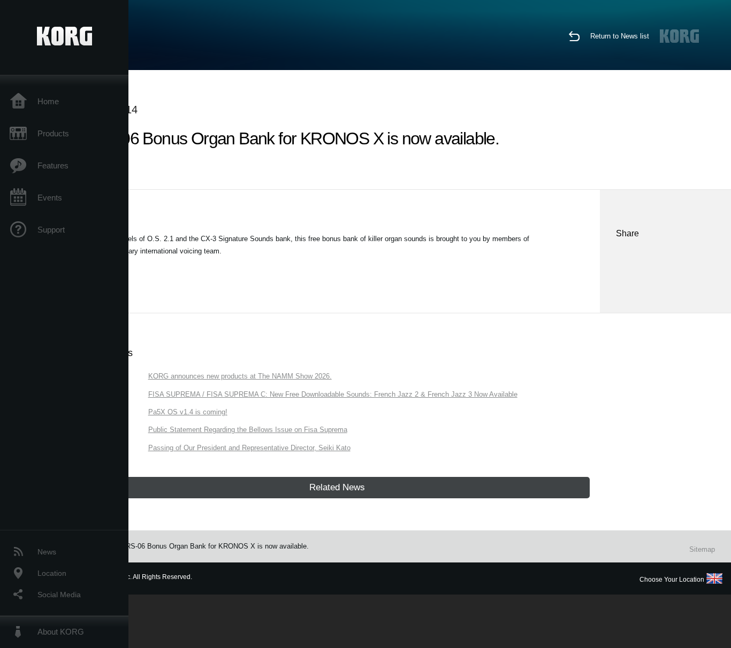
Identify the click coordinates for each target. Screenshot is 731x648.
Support (51, 229)
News (46, 551)
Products (53, 133)
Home (48, 101)
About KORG (60, 631)
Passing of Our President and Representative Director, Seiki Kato (249, 448)
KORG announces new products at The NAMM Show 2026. (240, 376)
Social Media (59, 594)
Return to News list (619, 36)
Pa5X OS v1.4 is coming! (187, 412)
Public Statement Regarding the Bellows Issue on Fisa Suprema (247, 430)
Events (49, 197)
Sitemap (702, 549)
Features (52, 165)
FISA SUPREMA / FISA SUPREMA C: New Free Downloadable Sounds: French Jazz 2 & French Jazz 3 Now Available (332, 394)
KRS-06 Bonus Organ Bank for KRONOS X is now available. (215, 546)
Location (51, 573)
